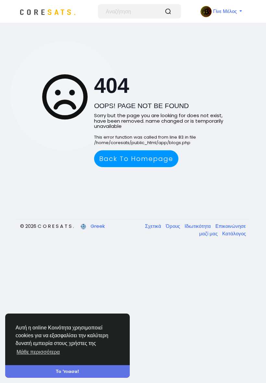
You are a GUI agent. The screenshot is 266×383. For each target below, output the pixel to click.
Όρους (173, 226)
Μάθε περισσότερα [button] (38, 352)
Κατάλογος (234, 233)
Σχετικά (154, 226)
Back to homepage (136, 158)
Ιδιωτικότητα (198, 226)
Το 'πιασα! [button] (67, 371)
